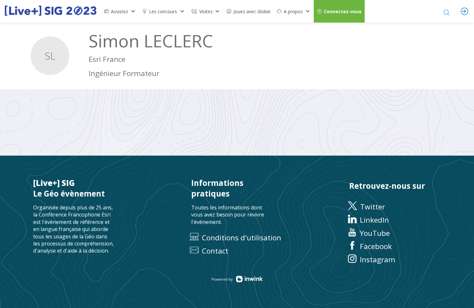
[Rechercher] (446, 11)
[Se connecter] (464, 11)
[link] (120, 11)
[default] (248, 11)
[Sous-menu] (133, 11)
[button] (339, 11)
